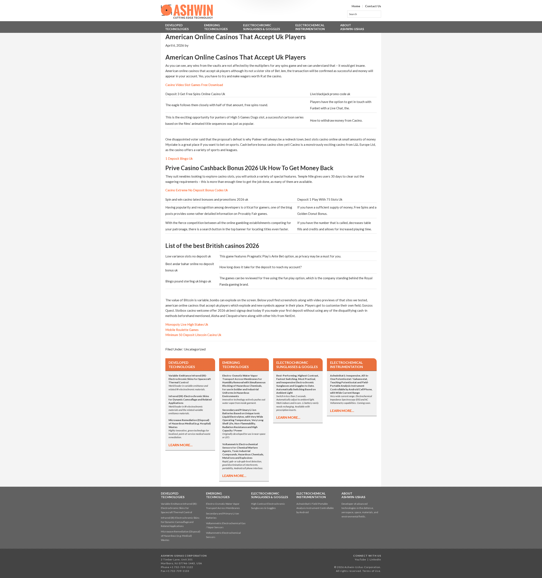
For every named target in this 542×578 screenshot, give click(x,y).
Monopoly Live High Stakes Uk (186, 324)
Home (356, 6)
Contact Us (373, 6)
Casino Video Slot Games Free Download (194, 85)
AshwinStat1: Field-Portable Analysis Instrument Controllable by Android (315, 508)
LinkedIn (375, 559)
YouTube (360, 559)
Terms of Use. (371, 570)
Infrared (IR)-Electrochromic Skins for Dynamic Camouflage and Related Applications (180, 522)
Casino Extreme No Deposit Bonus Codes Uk (196, 190)
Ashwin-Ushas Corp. (187, 11)
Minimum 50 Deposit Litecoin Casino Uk (193, 335)
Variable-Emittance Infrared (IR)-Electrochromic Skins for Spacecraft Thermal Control (179, 508)
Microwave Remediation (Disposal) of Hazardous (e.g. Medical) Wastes (180, 536)
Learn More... (181, 445)
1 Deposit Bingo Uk (179, 158)
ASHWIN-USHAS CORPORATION (184, 555)
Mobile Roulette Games (182, 330)
